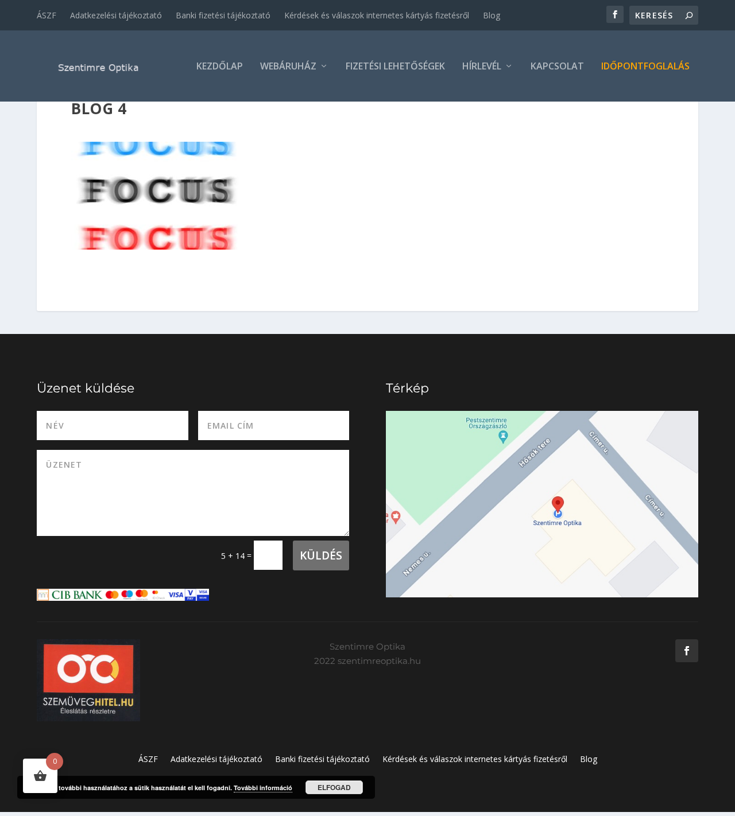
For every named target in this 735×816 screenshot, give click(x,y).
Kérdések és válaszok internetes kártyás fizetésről (376, 15)
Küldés (321, 555)
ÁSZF (46, 15)
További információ (263, 787)
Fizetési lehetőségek (395, 66)
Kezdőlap (219, 66)
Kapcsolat (557, 66)
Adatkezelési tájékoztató (116, 15)
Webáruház (288, 66)
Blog (491, 15)
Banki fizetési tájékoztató (223, 15)
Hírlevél (481, 66)
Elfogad (334, 787)
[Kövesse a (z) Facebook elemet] (686, 650)
